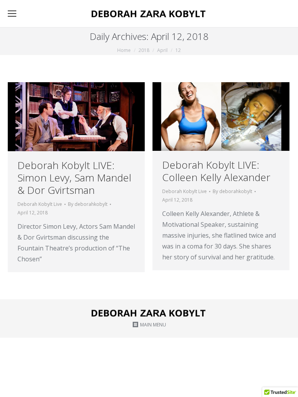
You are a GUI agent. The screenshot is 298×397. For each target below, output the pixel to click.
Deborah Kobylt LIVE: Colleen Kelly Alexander (216, 171)
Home (124, 50)
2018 (144, 50)
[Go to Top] (285, 384)
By (87, 204)
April (162, 50)
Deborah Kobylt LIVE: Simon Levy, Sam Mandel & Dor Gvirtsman (74, 177)
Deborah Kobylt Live (39, 204)
